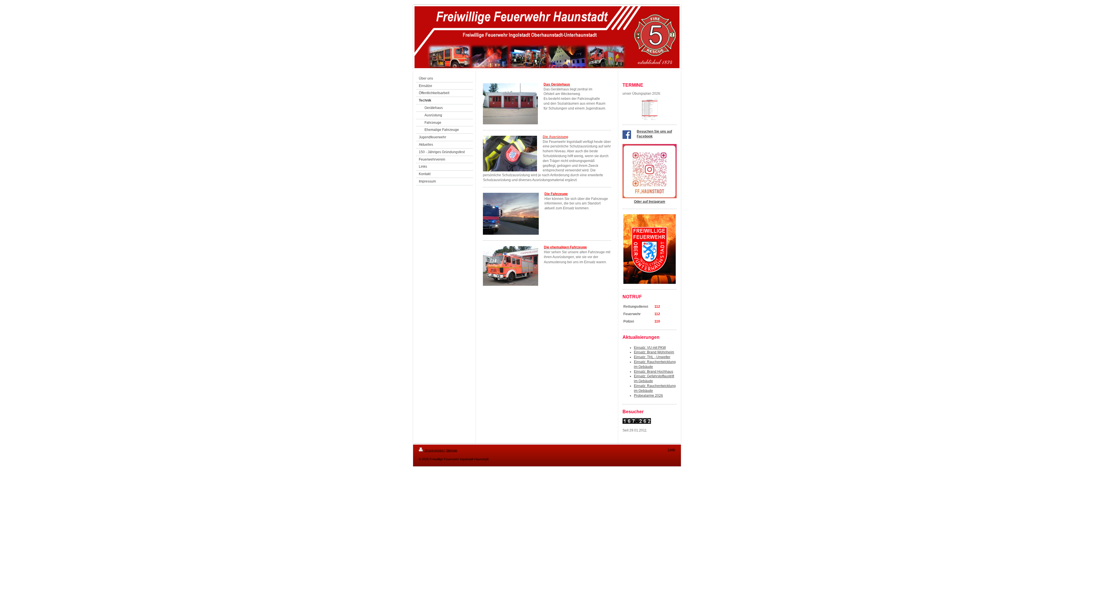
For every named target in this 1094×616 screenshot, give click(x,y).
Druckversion (434, 450)
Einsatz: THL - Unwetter (652, 357)
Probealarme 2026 (648, 396)
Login (671, 449)
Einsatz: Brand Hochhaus (653, 372)
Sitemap (451, 450)
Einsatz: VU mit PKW (650, 348)
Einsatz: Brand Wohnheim (654, 352)
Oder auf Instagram (649, 202)
